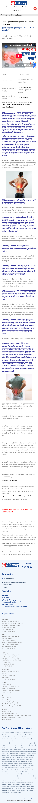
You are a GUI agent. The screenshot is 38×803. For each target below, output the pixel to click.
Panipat (3, 749)
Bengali (13, 105)
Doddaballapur (9, 778)
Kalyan (20, 738)
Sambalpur (12, 753)
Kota (24, 765)
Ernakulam (31, 790)
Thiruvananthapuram (20, 782)
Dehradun (13, 755)
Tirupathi (23, 784)
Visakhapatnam (5, 740)
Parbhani (18, 755)
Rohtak (21, 767)
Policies (16, 7)
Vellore (17, 747)
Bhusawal (25, 763)
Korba (24, 749)
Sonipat (32, 786)
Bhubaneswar (32, 734)
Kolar (17, 765)
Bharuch (20, 763)
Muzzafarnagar (30, 788)
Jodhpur (16, 753)
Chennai (19, 732)
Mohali (3, 743)
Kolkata (15, 732)
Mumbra (26, 743)
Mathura (28, 749)
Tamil (18, 105)
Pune (3, 732)
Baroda (3, 747)
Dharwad (15, 775)
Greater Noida (16, 740)
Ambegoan (4, 784)
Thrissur (9, 790)
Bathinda (30, 763)
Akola (28, 745)
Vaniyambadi (13, 792)
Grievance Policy (27, 800)
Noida (26, 736)
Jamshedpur (20, 751)
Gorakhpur (15, 761)
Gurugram (31, 736)
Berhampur (8, 780)
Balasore (20, 790)
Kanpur (15, 736)
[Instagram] (25, 567)
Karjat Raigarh (12, 782)
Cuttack (12, 738)
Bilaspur (14, 767)
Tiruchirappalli (31, 755)
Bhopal (26, 734)
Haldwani (4, 778)
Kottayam (24, 788)
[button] (18, 614)
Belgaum (32, 740)
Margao (3, 771)
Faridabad (29, 753)
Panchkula (24, 753)
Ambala (20, 765)
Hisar (16, 788)
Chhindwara (24, 773)
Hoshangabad (5, 788)
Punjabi (11, 107)
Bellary (24, 786)
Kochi (12, 745)
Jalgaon (3, 751)
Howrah (6, 782)
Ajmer (25, 745)
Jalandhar (24, 738)
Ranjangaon (22, 747)
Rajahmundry (30, 769)
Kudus (23, 778)
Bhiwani (9, 767)
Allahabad (9, 784)
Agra (15, 745)
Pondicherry (10, 763)
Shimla (7, 757)
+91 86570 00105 (9, 606)
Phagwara (25, 767)
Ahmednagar (20, 745)
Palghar (21, 743)
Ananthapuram (30, 757)
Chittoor (18, 759)
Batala (12, 780)
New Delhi (11, 732)
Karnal (19, 788)
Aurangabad (32, 745)
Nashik (3, 736)
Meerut (26, 780)
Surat (33, 743)
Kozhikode (28, 778)
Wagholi (21, 740)
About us (25, 7)
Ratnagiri (18, 757)
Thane (16, 738)
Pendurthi (28, 765)
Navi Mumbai (25, 732)
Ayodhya (4, 755)
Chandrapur (30, 773)
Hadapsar (9, 759)
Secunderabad (13, 757)
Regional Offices (8, 614)
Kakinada (31, 775)
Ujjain (22, 755)
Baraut (23, 790)
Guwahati (12, 751)
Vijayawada (4, 769)
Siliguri (8, 786)
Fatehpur (30, 759)
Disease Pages (16, 15)
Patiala (13, 747)
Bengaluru (30, 732)
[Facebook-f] (22, 567)
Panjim (7, 749)
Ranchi (8, 738)
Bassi (30, 780)
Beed (7, 747)
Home (4, 22)
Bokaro (3, 780)
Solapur (33, 751)
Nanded (27, 747)
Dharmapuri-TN (5, 775)
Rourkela (12, 786)
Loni (13, 773)
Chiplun (12, 769)
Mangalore (19, 749)
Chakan (10, 740)
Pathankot (4, 765)
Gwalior (25, 751)
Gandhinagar (4, 761)
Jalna (13, 788)
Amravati (34, 753)
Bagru (20, 778)
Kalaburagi (33, 749)
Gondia (19, 773)
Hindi (3, 105)
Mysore (15, 749)
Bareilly (26, 775)
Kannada (27, 105)
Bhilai (6, 767)
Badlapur (9, 755)
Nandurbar (9, 765)
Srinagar (3, 757)
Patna (17, 767)
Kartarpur (30, 761)
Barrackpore (17, 780)
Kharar (7, 751)
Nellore (30, 747)
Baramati (13, 759)
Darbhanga (17, 769)
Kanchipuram (24, 761)
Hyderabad (14, 734)
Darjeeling (22, 759)
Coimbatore (16, 743)
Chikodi (8, 792)
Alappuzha (18, 784)
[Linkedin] (28, 567)
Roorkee (22, 769)
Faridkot (11, 775)
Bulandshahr (16, 771)
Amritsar (20, 736)
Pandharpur (23, 757)
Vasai (23, 736)
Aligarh (13, 784)
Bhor (26, 769)
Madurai (11, 749)
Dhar (27, 790)
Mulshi (24, 771)
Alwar (7, 771)
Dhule (26, 759)
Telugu (22, 105)
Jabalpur (32, 765)
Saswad (29, 751)
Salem (7, 753)
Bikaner (9, 769)
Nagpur (9, 734)
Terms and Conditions (12, 800)
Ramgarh (23, 780)
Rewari (10, 747)
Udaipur (25, 755)
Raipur (25, 740)
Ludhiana (8, 745)
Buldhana (4, 759)
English (30, 102)
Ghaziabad (11, 736)
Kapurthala (4, 773)
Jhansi (19, 761)
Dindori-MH (15, 778)
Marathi (7, 105)
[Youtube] (30, 567)
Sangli (30, 743)
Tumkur (28, 786)
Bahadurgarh (14, 790)
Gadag (20, 786)
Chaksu (23, 775)
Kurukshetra (4, 763)
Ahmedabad (4, 734)
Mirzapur (17, 786)
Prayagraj (16, 763)
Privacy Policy (20, 800)
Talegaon (12, 743)
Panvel (28, 740)
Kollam (15, 751)
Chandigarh (4, 738)
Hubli (20, 753)
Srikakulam (4, 786)
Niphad (13, 765)
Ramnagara (4, 790)
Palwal (3, 767)
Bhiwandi (7, 743)
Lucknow (22, 734)
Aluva (21, 771)
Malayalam (5, 107)
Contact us (16, 11)
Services (9, 7)
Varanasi (3, 753)
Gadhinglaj (4, 792)
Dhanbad (11, 771)
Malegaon (30, 767)
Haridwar (10, 761)
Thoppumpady (29, 784)
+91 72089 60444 (21, 606)
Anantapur (9, 773)
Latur (16, 773)
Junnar (9, 788)
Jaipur (18, 734)
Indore (6, 736)
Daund (19, 775)
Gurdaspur (33, 778)
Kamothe (19, 792)
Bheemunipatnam (29, 782)
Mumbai (6, 732)
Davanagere (29, 771)
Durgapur (4, 745)
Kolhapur (29, 738)
